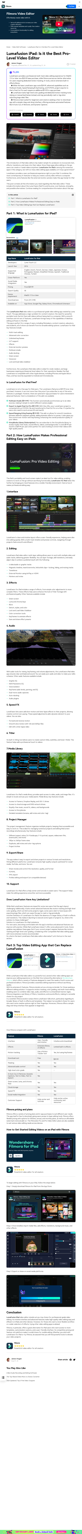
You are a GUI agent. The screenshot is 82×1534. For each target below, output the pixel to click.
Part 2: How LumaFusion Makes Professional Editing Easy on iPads (35, 202)
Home (8, 47)
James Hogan (16, 63)
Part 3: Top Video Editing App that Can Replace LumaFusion (33, 205)
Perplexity (29, 114)
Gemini (42, 114)
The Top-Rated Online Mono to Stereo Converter (23, 1377)
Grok (67, 114)
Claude (55, 114)
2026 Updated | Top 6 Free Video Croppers (20, 1381)
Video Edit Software (19, 47)
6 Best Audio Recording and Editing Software (21, 1373)
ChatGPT (16, 114)
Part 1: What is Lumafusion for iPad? (24, 198)
